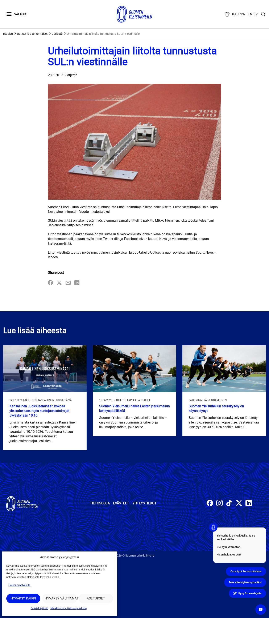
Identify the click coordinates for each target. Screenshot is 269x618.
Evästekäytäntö (39, 608)
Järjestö (57, 33)
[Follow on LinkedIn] (248, 503)
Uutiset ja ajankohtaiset (32, 33)
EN (250, 14)
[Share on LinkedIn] (76, 283)
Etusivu (8, 33)
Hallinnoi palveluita (19, 585)
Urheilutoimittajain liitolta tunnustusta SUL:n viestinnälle (103, 33)
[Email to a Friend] (68, 283)
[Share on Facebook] (50, 283)
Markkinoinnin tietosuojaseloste (68, 608)
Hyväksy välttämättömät (60, 598)
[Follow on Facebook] (210, 503)
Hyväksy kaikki (23, 598)
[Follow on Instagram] (219, 503)
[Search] (263, 14)
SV (255, 14)
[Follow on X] (239, 503)
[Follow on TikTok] (229, 503)
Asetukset (96, 598)
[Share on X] (59, 283)
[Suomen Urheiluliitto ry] (134, 14)
